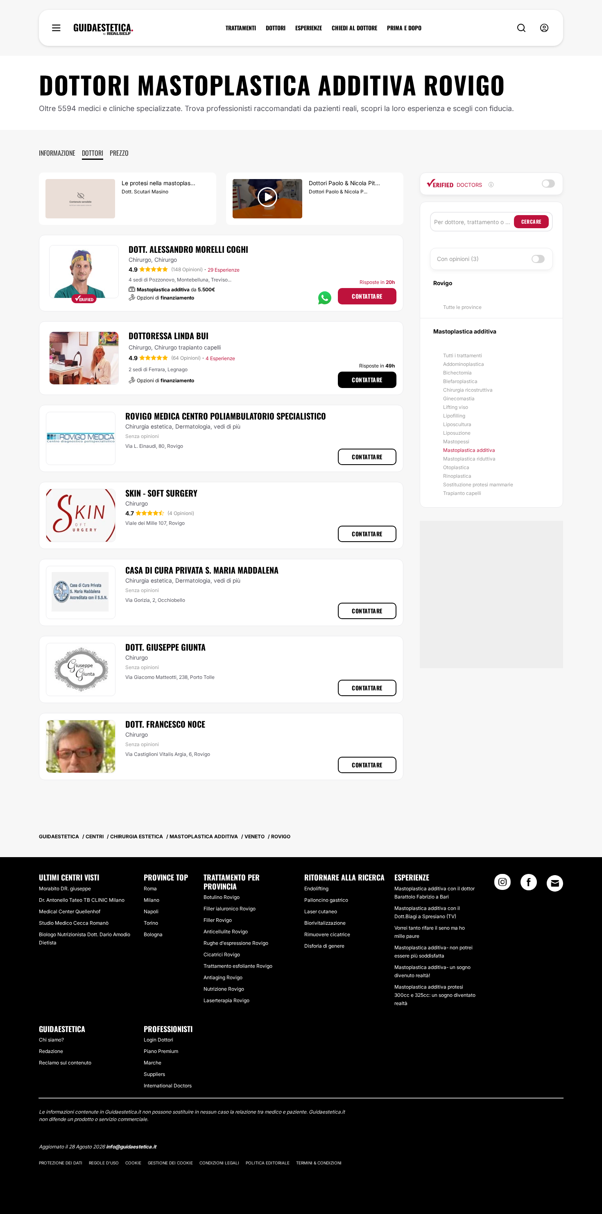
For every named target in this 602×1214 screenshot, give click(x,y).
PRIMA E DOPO (404, 28)
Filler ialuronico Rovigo (230, 908)
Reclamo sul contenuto (65, 1063)
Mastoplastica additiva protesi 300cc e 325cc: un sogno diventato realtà (434, 995)
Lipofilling (454, 416)
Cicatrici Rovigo (222, 954)
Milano (151, 900)
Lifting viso (455, 407)
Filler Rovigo (218, 920)
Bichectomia (457, 373)
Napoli (151, 911)
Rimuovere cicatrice (327, 934)
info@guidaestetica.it (131, 1147)
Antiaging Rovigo (223, 977)
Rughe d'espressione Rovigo (236, 943)
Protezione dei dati (60, 1162)
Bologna (153, 934)
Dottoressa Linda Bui (168, 335)
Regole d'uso (104, 1162)
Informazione (57, 153)
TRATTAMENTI (241, 28)
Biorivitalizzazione (325, 923)
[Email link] (555, 883)
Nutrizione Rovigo (224, 989)
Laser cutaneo (320, 911)
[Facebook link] (529, 884)
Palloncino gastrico (326, 900)
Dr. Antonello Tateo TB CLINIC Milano (81, 900)
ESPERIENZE (308, 28)
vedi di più (227, 426)
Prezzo (119, 153)
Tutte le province (462, 307)
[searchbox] (474, 221)
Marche (152, 1063)
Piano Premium (161, 1051)
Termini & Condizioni (319, 1162)
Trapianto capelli (462, 493)
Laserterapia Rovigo (226, 1000)
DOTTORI (275, 28)
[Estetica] (103, 29)
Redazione (51, 1051)
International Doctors (168, 1085)
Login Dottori (158, 1040)
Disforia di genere (324, 946)
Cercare (531, 221)
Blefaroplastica (460, 381)
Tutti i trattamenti (462, 355)
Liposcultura (457, 424)
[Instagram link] (502, 884)
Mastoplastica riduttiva (469, 459)
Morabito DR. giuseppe (65, 888)
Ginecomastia (459, 398)
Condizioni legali (219, 1162)
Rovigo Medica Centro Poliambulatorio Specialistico (225, 416)
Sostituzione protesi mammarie (478, 484)
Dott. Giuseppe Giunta (165, 647)
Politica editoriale (268, 1162)
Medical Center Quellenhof (69, 911)
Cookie (133, 1162)
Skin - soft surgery (161, 493)
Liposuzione (457, 433)
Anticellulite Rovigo (226, 931)
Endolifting (316, 888)
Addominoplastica (463, 364)
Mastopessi (456, 441)
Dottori (92, 153)
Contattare (367, 296)
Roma (150, 888)
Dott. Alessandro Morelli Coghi (188, 249)
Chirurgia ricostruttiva (468, 390)
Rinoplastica (457, 476)
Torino (151, 923)
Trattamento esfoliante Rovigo (238, 966)
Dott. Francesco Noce (165, 724)
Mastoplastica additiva (469, 450)
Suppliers (154, 1074)
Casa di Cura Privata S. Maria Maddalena (201, 570)
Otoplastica (456, 467)
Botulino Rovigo (222, 897)
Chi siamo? (51, 1040)
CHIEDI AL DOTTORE (354, 28)
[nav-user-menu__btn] (544, 28)
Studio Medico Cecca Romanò (74, 923)
